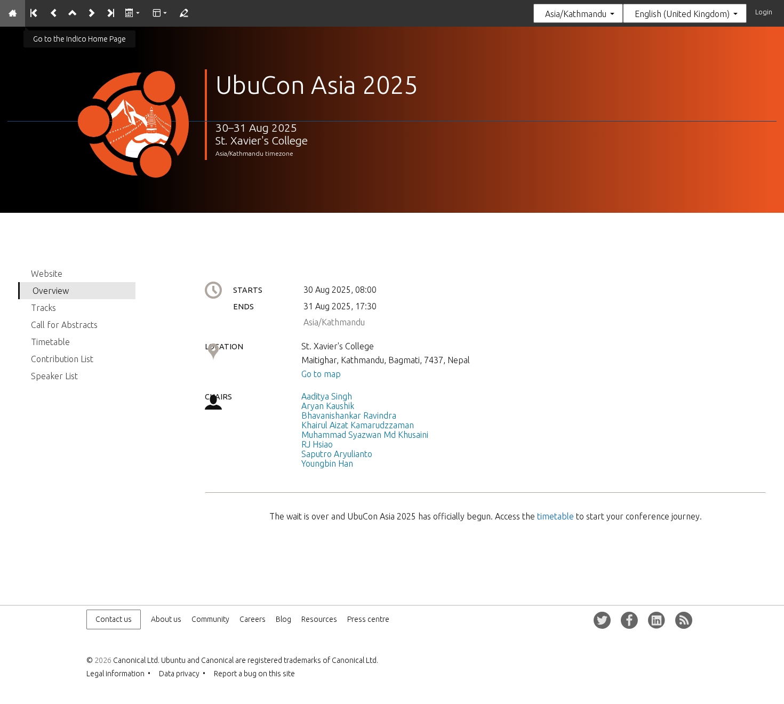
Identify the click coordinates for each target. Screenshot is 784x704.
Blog (283, 619)
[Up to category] (72, 13)
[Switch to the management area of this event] (183, 13)
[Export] (133, 13)
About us (166, 619)
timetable (556, 516)
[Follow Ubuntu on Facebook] (629, 620)
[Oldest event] (34, 13)
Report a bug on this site (254, 673)
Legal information (115, 673)
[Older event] (53, 13)
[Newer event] (91, 13)
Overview (51, 290)
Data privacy (179, 673)
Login (763, 11)
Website (46, 273)
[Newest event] (110, 13)
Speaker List (54, 376)
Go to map (321, 374)
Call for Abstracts (64, 325)
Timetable (50, 342)
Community (210, 619)
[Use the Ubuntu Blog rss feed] (683, 620)
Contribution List (62, 359)
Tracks (43, 308)
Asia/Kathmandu (575, 14)
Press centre (368, 619)
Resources (319, 619)
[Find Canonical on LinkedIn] (656, 620)
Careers (252, 619)
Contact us (113, 619)
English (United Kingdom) (682, 14)
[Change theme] (160, 13)
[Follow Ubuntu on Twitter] (602, 620)
